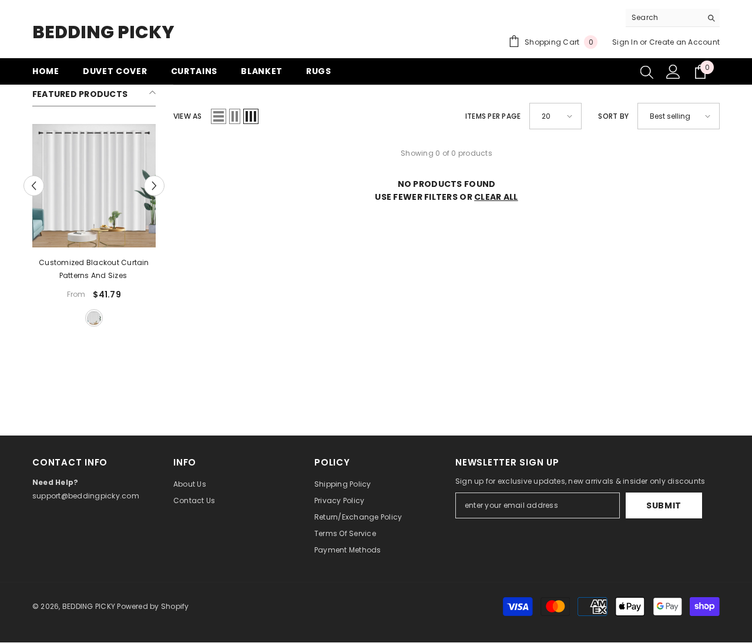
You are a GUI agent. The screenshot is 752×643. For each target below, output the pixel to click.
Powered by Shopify (153, 606)
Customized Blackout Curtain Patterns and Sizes (94, 268)
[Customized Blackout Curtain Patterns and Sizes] (94, 185)
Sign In (625, 42)
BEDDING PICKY (88, 606)
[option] (94, 227)
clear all (496, 197)
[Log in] (673, 72)
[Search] (673, 18)
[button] (34, 186)
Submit (664, 505)
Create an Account (684, 42)
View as (187, 116)
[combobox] (663, 17)
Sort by (613, 116)
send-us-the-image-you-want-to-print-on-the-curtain (94, 318)
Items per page (493, 116)
